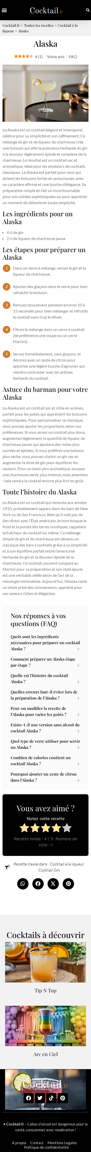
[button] (4, 10)
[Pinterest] (63, 1098)
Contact (37, 1142)
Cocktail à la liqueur (67, 864)
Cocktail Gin (49, 870)
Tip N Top (45, 990)
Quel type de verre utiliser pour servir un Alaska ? (45, 744)
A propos (19, 1142)
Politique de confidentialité (46, 1147)
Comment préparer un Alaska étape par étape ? (43, 662)
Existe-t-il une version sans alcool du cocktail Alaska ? (45, 727)
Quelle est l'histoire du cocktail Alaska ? (39, 678)
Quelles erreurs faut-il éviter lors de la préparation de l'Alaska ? (44, 695)
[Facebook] (29, 1098)
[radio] (24, 828)
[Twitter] (40, 1098)
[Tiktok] (51, 1098)
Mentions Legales (62, 1142)
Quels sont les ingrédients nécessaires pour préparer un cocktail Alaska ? (45, 642)
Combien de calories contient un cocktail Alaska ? (41, 760)
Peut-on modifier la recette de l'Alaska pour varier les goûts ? (38, 711)
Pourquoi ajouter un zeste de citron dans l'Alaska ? (44, 777)
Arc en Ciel (45, 1054)
